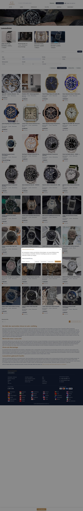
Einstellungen (37, 261)
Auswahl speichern (51, 261)
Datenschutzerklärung (27, 258)
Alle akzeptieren (58, 261)
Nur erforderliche (43, 261)
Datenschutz (28, 261)
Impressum (23, 261)
